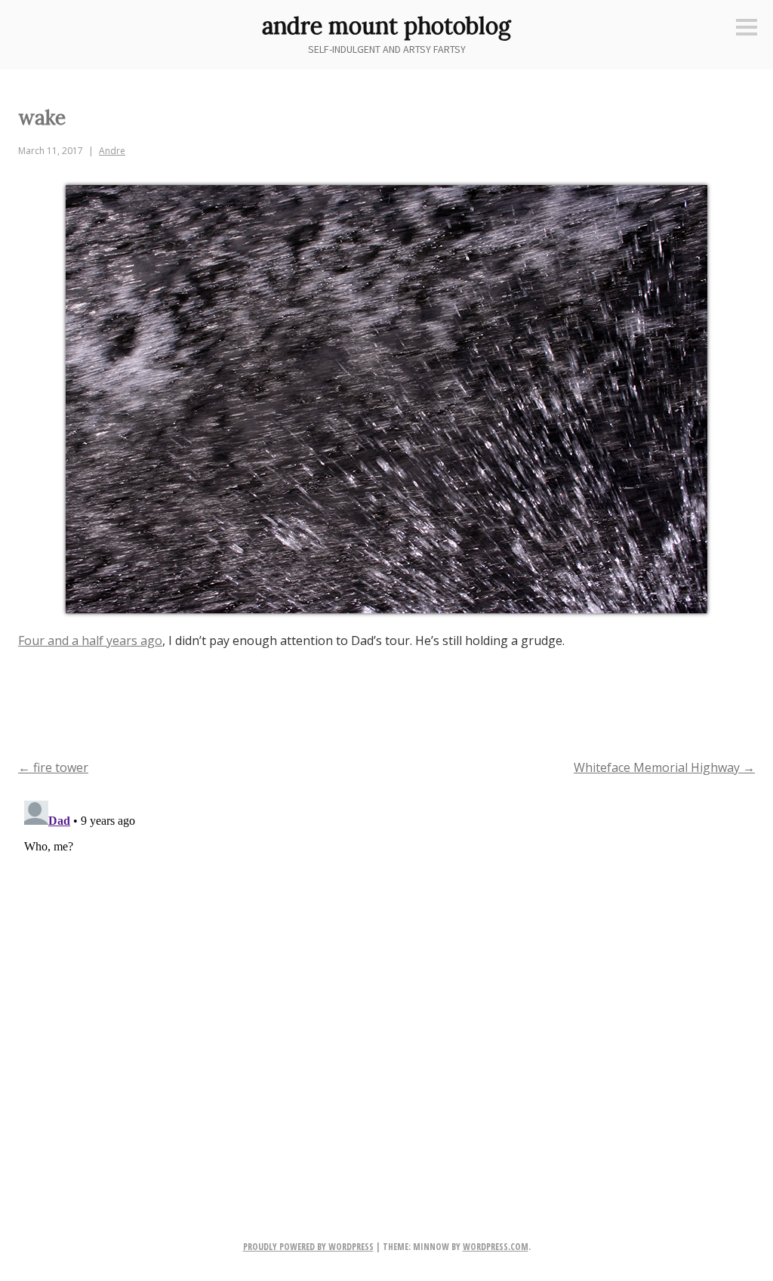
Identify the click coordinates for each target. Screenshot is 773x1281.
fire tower (53, 767)
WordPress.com (495, 1246)
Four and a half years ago (90, 640)
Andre (112, 150)
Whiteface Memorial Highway (664, 767)
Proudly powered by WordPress (308, 1246)
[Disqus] (386, 983)
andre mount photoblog (386, 25)
